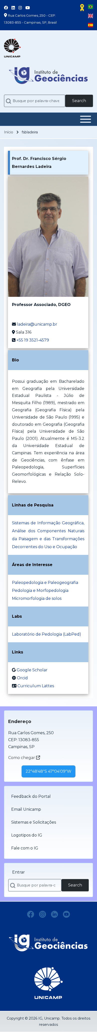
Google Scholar (32, 670)
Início (8, 132)
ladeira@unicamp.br (37, 324)
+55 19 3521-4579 (32, 340)
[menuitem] (48, 796)
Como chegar (22, 757)
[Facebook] (31, 914)
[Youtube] (66, 914)
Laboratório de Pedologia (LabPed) (46, 634)
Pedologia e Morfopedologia (40, 590)
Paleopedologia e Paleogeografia (45, 582)
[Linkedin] (54, 914)
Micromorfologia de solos (36, 598)
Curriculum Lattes (35, 686)
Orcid (22, 678)
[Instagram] (43, 914)
